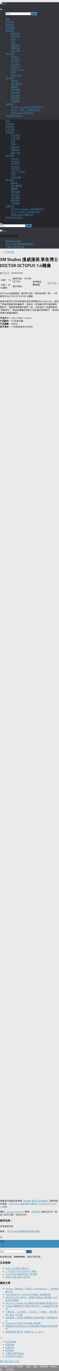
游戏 (13, 42)
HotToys (15, 56)
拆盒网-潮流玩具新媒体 (35, 1201)
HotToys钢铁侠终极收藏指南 (19, 244)
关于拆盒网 (10, 1342)
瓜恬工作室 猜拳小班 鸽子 (18, 1277)
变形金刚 (15, 89)
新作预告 (9, 24)
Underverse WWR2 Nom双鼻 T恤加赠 (23, 1323)
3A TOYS (15, 62)
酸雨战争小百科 (13, 241)
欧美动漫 (15, 33)
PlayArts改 (16, 75)
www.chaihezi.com (15, 1211)
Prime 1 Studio (18, 69)
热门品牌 (9, 53)
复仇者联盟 (16, 84)
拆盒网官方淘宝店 (14, 115)
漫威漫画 (22, 1231)
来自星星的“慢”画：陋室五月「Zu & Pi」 (25, 1332)
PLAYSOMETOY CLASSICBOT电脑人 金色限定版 (28, 1294)
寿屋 (13, 72)
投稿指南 (9, 1344)
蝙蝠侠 (14, 87)
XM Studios (12, 1231)
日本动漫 (15, 36)
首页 (7, 19)
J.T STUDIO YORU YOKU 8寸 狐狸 (20, 1271)
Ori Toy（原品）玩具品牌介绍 (25, 110)
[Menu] (1, 9)
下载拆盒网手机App (14, 247)
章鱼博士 (30, 1231)
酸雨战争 (15, 98)
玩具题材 (9, 30)
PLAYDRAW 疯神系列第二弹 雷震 (21, 1274)
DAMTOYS (16, 67)
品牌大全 (9, 104)
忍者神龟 (15, 101)
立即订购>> (53, 283)
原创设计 (15, 45)
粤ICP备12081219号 (9, 1361)
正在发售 (9, 22)
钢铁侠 (14, 81)
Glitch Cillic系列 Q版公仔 (17, 1268)
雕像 (37, 1231)
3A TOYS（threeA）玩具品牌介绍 (27, 107)
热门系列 (9, 78)
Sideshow (15, 59)
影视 (13, 39)
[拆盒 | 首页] (3, 3)
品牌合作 (9, 1347)
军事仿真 (15, 48)
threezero (15, 64)
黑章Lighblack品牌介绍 (22, 113)
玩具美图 (9, 27)
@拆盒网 (35, 1211)
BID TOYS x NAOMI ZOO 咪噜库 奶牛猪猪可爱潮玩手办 (31, 1303)
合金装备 (15, 95)
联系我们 (9, 1350)
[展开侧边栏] (1, 1237)
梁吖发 (6, 273)
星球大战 (15, 92)
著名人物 (15, 51)
